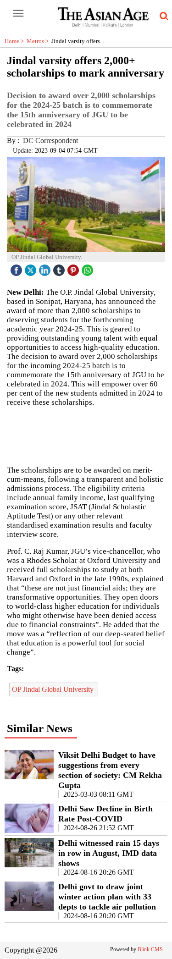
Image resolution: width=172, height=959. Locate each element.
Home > (16, 41)
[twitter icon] (31, 268)
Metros (39, 41)
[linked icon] (45, 268)
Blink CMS (150, 949)
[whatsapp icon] (88, 268)
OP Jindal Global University (53, 689)
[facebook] (17, 268)
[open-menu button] (18, 14)
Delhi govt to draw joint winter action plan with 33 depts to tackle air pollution (107, 896)
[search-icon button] (162, 16)
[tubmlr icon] (60, 268)
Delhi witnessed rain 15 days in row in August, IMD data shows (108, 853)
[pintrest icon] (74, 268)
